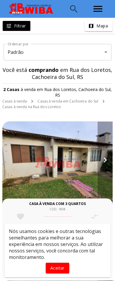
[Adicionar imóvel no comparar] (94, 217)
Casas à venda (14, 101)
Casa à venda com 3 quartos (57, 203)
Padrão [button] (16, 52)
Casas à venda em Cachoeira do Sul (67, 101)
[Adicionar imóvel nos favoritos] (20, 217)
